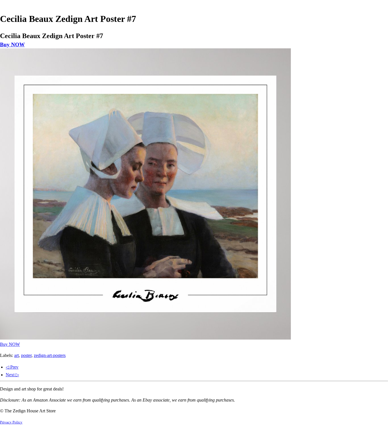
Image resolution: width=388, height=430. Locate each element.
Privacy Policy (11, 422)
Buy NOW (12, 44)
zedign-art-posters (50, 355)
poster (26, 355)
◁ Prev (12, 367)
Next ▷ (12, 374)
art (16, 355)
